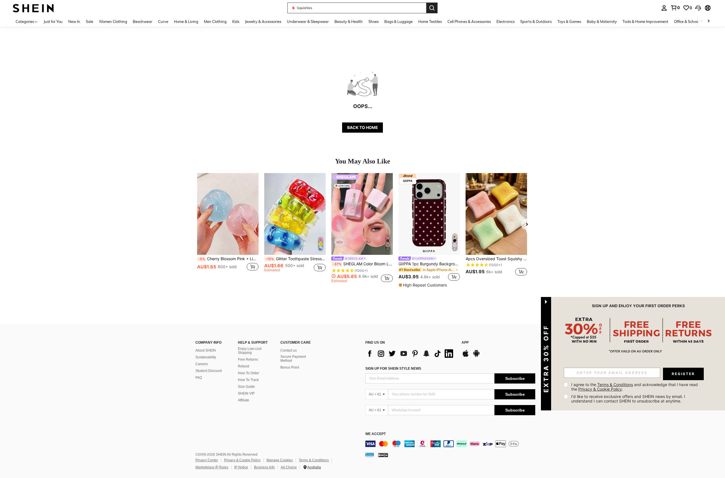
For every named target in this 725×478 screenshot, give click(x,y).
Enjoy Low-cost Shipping (249, 351)
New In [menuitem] (74, 21)
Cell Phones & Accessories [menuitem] (469, 21)
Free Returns (248, 359)
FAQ (198, 378)
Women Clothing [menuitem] (113, 21)
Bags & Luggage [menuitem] (398, 21)
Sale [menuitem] (89, 21)
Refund (243, 366)
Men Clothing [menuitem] (215, 21)
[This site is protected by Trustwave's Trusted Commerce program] (369, 455)
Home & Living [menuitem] (186, 21)
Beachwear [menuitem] (142, 21)
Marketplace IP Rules (211, 467)
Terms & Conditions (314, 460)
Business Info (264, 467)
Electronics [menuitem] (505, 21)
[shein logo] (33, 8)
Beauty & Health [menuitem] (348, 21)
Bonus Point (289, 367)
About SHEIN (205, 350)
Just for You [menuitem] (53, 21)
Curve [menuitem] (163, 21)
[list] (410, 353)
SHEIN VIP (246, 393)
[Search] (432, 8)
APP (465, 342)
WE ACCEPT (375, 434)
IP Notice (241, 467)
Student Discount (208, 371)
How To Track (248, 380)
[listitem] (228, 228)
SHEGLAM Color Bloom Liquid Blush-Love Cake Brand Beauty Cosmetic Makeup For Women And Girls (362, 264)
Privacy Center (206, 460)
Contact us (288, 350)
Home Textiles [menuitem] (430, 21)
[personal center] (664, 8)
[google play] (476, 356)
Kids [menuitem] (235, 21)
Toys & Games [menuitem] (569, 21)
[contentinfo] (450, 443)
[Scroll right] (709, 21)
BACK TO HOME (362, 127)
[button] (698, 8)
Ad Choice (289, 467)
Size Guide (246, 387)
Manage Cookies (279, 460)
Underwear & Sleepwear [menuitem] (308, 21)
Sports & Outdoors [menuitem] (536, 21)
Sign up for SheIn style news (393, 369)
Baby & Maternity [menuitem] (602, 21)
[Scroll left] (702, 21)
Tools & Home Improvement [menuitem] (645, 21)
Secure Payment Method (293, 359)
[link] (675, 7)
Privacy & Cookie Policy (242, 460)
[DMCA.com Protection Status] (383, 455)
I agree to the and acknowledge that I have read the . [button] (635, 386)
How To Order (248, 373)
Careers (201, 364)
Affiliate (243, 400)
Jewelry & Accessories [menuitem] (263, 21)
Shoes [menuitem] (373, 21)
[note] (423, 285)
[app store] (466, 356)
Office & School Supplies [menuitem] (694, 21)
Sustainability (205, 357)
